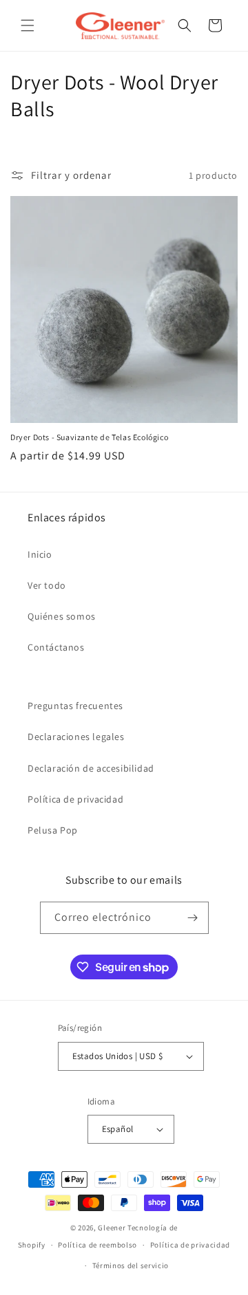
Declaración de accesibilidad (91, 768)
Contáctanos (56, 647)
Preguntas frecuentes (75, 705)
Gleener (111, 1227)
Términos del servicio (130, 1265)
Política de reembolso (97, 1245)
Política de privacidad (75, 799)
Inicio (40, 554)
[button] (27, 25)
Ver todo (47, 585)
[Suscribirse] (193, 918)
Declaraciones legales (76, 736)
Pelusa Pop (53, 830)
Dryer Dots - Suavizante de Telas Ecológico (89, 437)
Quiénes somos (62, 616)
